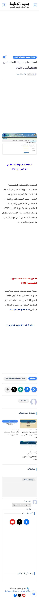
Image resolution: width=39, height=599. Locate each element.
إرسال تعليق (28, 480)
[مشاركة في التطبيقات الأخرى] (7, 389)
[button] (27, 389)
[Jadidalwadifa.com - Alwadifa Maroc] (19, 5)
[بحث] (3, 5)
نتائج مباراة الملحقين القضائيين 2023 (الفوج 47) (28, 435)
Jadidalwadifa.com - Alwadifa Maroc (18, 591)
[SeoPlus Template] (28, 588)
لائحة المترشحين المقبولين (19, 325)
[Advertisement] (19, 33)
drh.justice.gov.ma (19, 310)
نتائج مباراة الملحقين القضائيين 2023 (11, 433)
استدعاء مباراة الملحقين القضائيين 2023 (29, 457)
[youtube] (12, 522)
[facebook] (26, 522)
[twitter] (19, 522)
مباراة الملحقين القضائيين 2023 (25, 57)
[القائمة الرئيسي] (35, 5)
